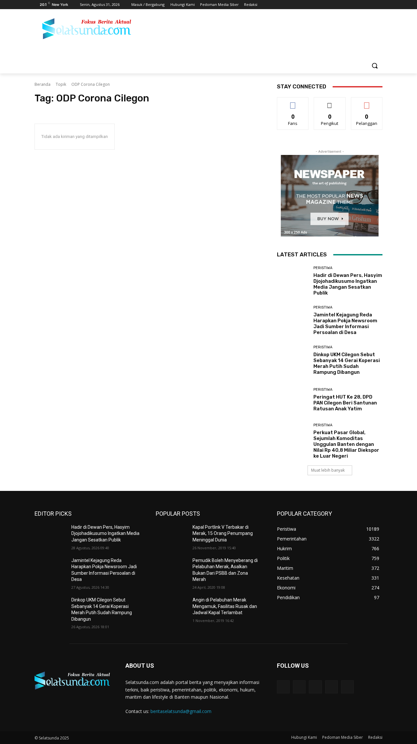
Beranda (42, 84)
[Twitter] (361, 4)
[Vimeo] (369, 4)
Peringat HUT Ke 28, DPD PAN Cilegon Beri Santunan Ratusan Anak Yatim (345, 403)
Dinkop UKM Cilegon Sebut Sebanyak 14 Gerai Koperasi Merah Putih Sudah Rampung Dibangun (346, 363)
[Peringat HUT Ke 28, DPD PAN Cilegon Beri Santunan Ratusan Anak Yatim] (293, 400)
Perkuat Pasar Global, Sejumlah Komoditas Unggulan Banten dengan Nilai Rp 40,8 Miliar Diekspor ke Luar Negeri (346, 444)
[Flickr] (315, 686)
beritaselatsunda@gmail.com (181, 711)
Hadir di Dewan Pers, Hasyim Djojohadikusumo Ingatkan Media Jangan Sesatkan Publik (347, 284)
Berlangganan (367, 102)
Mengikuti (330, 102)
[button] (374, 65)
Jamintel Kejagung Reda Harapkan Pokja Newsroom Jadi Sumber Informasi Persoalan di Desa (345, 323)
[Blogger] (283, 686)
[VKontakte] (347, 686)
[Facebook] (342, 4)
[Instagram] (351, 4)
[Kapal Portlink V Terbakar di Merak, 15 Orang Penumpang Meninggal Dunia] (171, 535)
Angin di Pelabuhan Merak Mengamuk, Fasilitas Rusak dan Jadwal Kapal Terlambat (225, 606)
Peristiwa (322, 268)
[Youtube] (378, 4)
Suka (293, 102)
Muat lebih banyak (328, 470)
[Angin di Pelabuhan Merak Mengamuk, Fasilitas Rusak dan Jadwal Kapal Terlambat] (171, 608)
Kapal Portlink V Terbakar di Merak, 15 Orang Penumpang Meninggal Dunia (223, 533)
